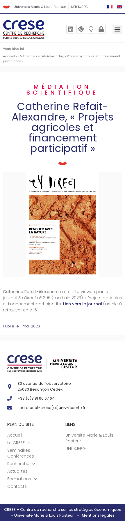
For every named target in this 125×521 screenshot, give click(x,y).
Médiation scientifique (62, 90)
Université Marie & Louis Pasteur (40, 6)
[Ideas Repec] (91, 29)
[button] (117, 29)
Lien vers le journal (82, 304)
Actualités (17, 471)
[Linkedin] (70, 29)
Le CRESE (16, 443)
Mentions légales (98, 515)
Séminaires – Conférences (20, 453)
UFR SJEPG (79, 6)
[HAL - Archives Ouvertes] (80, 29)
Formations (19, 479)
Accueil (9, 56)
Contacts (17, 486)
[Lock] (101, 29)
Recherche (18, 464)
